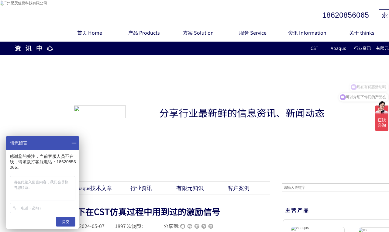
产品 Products (144, 32)
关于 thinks (361, 32)
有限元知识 (190, 188)
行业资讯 (362, 48)
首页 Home (89, 32)
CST (314, 48)
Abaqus (338, 48)
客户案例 (239, 188)
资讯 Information (307, 32)
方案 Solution (198, 32)
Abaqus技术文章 (93, 188)
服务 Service (253, 32)
